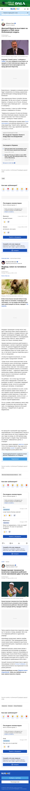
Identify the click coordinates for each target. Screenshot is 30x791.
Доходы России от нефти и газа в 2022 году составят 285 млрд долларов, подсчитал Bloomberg (16, 156)
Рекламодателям (15, 781)
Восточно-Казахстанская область (10, 474)
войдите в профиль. (9, 211)
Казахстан (4, 705)
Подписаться (15, 459)
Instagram (16, 250)
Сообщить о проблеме (15, 778)
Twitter (3, 61)
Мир (2, 20)
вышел (13, 448)
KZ (25, 9)
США (3, 178)
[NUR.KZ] (15, 9)
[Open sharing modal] (19, 543)
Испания (10, 705)
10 (17, 486)
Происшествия (5, 258)
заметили (21, 444)
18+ (20, 474)
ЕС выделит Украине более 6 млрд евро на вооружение (13, 135)
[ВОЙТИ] (27, 9)
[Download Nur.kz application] (15, 3)
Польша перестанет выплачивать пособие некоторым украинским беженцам (16, 149)
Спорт (3, 561)
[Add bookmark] (27, 543)
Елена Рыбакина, (20, 664)
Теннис (7, 561)
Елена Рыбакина (18, 705)
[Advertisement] (15, 78)
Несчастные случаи (15, 258)
